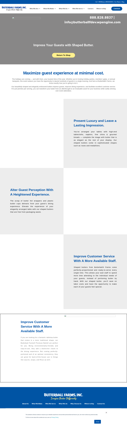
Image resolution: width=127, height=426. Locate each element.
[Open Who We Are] (39, 9)
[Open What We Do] (68, 9)
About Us (25, 403)
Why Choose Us (75, 403)
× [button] (106, 412)
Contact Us (101, 403)
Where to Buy (89, 403)
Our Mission (117, 2)
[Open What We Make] (55, 9)
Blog (123, 2)
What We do (63, 403)
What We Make (37, 403)
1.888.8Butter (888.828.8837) (105, 2)
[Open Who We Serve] (84, 9)
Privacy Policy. (55, 417)
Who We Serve (50, 403)
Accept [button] (97, 421)
